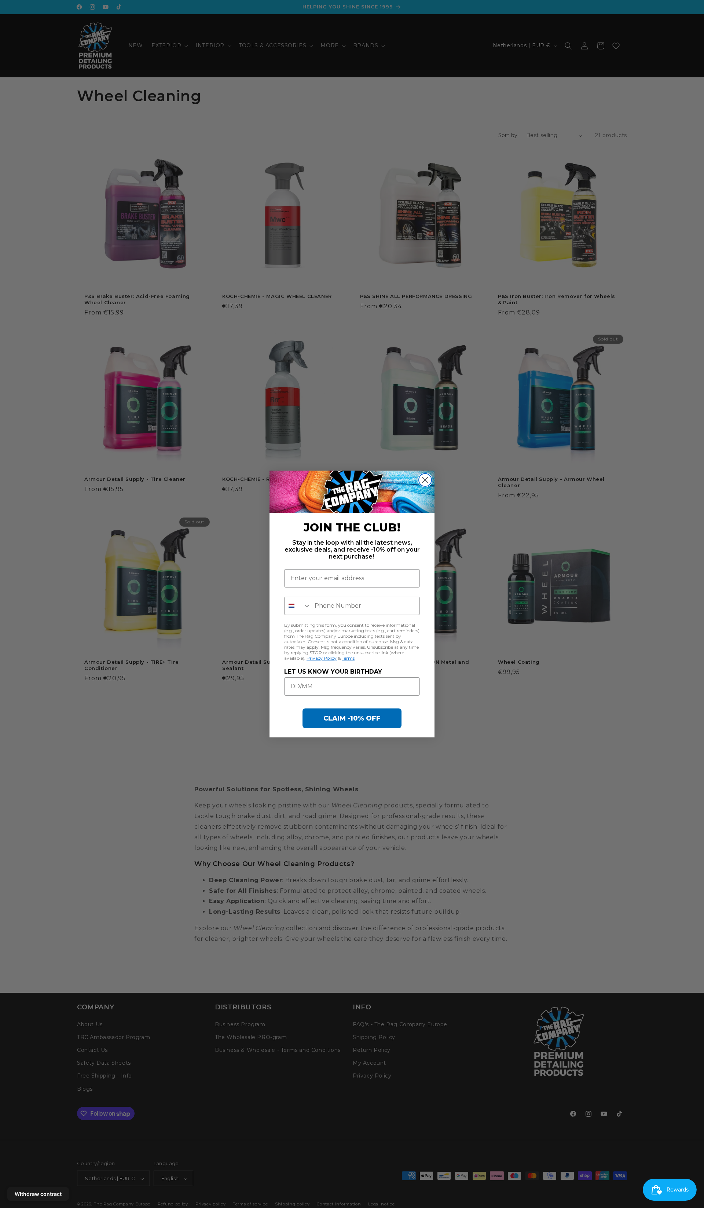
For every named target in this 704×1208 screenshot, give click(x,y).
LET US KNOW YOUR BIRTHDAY (333, 671)
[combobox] (298, 606)
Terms (348, 658)
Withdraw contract (38, 1194)
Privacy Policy (322, 658)
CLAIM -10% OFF (352, 718)
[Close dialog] (425, 480)
